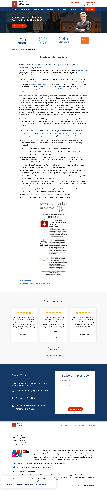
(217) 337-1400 (87, 4)
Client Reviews (62, 9)
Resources (73, 9)
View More (53, 349)
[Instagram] (13, 455)
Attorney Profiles (26, 9)
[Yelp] (17, 451)
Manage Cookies (46, 467)
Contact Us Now (19, 26)
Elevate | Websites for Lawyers (83, 485)
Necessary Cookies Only (25, 484)
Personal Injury (38, 9)
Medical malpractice (38, 84)
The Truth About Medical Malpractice (36, 284)
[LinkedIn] (13, 451)
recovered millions (29, 162)
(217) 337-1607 (20, 445)
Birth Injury (26, 281)
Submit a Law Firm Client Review (53, 355)
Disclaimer (68, 425)
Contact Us (90, 9)
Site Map (84, 425)
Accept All (9, 484)
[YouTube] (24, 451)
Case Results (50, 9)
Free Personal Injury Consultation (82, 2)
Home (15, 9)
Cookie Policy (35, 467)
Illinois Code (83, 70)
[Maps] (20, 455)
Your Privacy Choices (22, 467)
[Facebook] (20, 451)
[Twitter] (27, 451)
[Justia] (17, 455)
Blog (82, 9)
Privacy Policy (77, 425)
